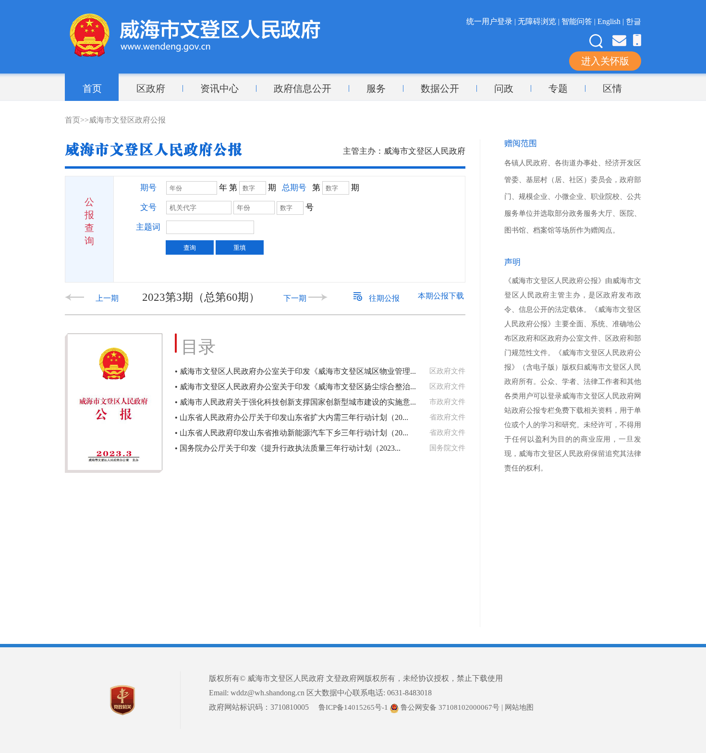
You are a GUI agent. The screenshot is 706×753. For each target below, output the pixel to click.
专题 (558, 88)
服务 (376, 88)
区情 (612, 88)
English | (611, 21)
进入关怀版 (605, 61)
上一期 (108, 298)
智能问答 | (579, 21)
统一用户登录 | (492, 21)
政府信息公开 (302, 88)
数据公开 (440, 88)
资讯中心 (219, 88)
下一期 (295, 298)
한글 (633, 21)
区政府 (150, 88)
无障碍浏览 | (539, 21)
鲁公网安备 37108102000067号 (449, 707)
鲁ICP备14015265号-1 (353, 707)
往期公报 (383, 298)
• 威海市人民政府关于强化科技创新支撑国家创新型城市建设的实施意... (295, 402)
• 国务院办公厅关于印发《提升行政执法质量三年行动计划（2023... (288, 448)
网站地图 (519, 707)
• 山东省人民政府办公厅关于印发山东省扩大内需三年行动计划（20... (291, 417)
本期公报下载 (441, 296)
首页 (92, 88)
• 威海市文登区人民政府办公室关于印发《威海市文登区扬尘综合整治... (295, 387)
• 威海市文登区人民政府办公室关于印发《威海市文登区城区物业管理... (295, 371)
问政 (503, 88)
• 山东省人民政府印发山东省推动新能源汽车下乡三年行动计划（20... (291, 433)
